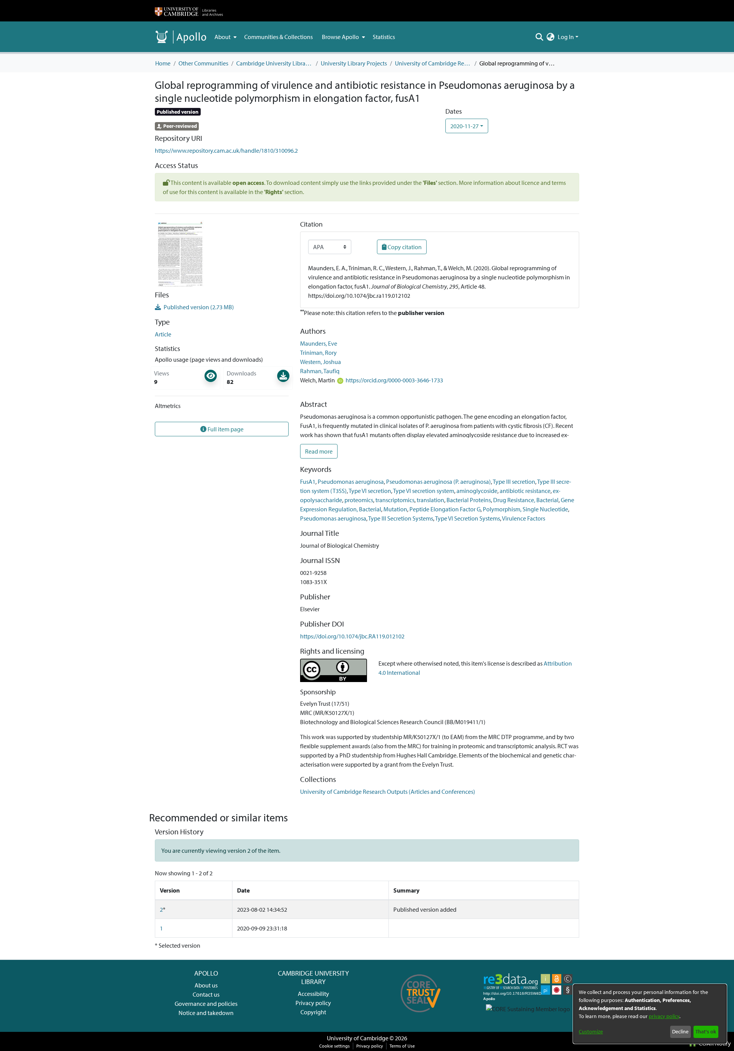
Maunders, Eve (318, 343)
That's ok (705, 1031)
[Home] (189, 10)
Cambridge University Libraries (274, 63)
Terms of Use (402, 1046)
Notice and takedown (206, 1013)
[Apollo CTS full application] (421, 1015)
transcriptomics (394, 500)
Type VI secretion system (423, 490)
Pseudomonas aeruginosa (351, 481)
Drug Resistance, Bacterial (526, 500)
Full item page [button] (225, 429)
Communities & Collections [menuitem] (278, 37)
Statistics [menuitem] (384, 37)
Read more (319, 451)
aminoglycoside (476, 490)
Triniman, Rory (318, 352)
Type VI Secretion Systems (467, 518)
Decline (680, 1031)
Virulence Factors (523, 518)
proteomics (358, 500)
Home (163, 63)
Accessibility (313, 993)
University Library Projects (354, 63)
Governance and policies (206, 1003)
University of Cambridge (357, 1038)
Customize (591, 1031)
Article (163, 334)
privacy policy (664, 1016)
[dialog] (649, 1013)
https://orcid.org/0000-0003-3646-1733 (394, 380)
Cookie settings (334, 1046)
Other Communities (203, 63)
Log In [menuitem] (566, 37)
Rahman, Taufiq (319, 371)
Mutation (395, 509)
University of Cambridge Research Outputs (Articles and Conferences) (433, 63)
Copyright (313, 1012)
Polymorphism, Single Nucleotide (525, 509)
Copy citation (404, 247)
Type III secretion (514, 481)
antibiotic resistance (525, 490)
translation (430, 500)
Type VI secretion (370, 490)
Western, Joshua (320, 362)
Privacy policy (313, 1003)
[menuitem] (225, 36)
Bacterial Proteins (469, 500)
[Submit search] (539, 36)
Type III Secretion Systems (400, 518)
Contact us (206, 994)
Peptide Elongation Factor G (445, 509)
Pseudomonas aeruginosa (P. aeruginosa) (438, 481)
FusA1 (307, 481)
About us (206, 985)
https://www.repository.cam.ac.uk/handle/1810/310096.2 (226, 150)
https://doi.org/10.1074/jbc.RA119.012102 (352, 636)
